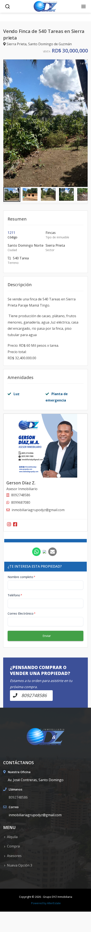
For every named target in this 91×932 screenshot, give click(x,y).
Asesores (14, 855)
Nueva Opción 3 (19, 865)
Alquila (12, 836)
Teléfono (15, 595)
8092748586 (18, 797)
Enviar (47, 636)
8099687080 (20, 502)
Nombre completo (21, 577)
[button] (11, 194)
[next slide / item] (85, 123)
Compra (13, 846)
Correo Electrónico (22, 613)
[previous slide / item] (6, 123)
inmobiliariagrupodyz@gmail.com (38, 510)
